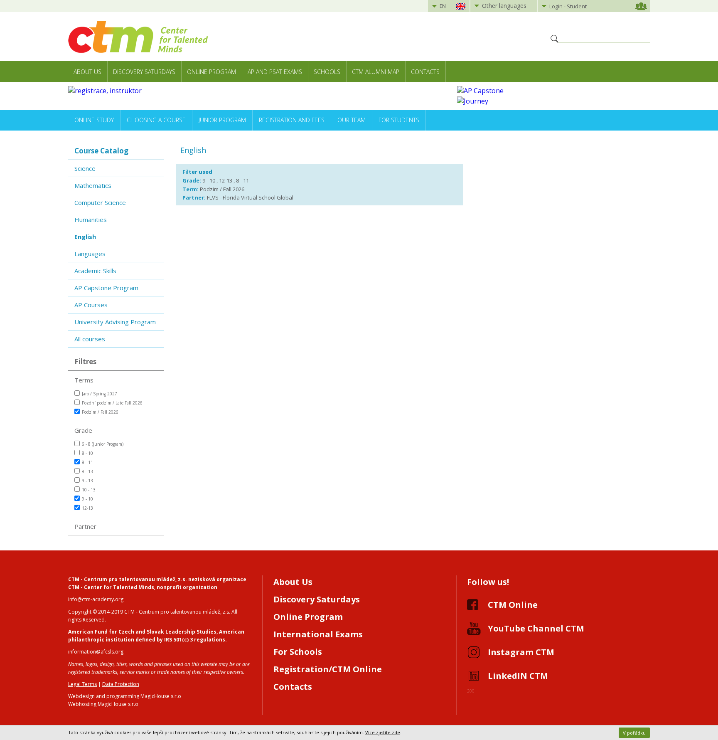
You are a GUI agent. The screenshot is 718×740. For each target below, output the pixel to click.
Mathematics (92, 185)
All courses (89, 339)
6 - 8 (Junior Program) (102, 444)
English (85, 236)
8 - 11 (87, 462)
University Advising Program (115, 322)
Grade (83, 430)
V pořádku (634, 733)
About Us (87, 72)
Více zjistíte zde (382, 732)
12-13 (87, 508)
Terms (83, 380)
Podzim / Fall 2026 (100, 412)
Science (85, 168)
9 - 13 (87, 480)
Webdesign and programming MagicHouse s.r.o (124, 696)
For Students (399, 120)
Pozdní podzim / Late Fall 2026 (112, 403)
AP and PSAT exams (275, 72)
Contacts (425, 72)
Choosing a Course (156, 120)
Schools (327, 72)
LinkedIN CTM (518, 675)
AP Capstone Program (106, 288)
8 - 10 (87, 453)
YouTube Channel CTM (536, 628)
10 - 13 (89, 490)
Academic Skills (95, 270)
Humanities (90, 219)
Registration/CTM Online (327, 669)
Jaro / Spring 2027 (99, 394)
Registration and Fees (292, 120)
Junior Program (222, 120)
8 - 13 (87, 471)
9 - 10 (87, 499)
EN (443, 6)
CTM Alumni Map (375, 72)
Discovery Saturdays (144, 72)
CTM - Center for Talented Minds (111, 587)
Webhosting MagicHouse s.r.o (103, 704)
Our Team (351, 120)
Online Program (211, 72)
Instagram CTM (521, 652)
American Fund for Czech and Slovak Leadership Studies (142, 631)
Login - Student (568, 6)
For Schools (297, 651)
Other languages (504, 6)
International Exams (318, 634)
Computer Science (100, 202)
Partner (85, 526)
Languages (90, 253)
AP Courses (91, 305)
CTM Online (513, 604)
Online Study (94, 120)
